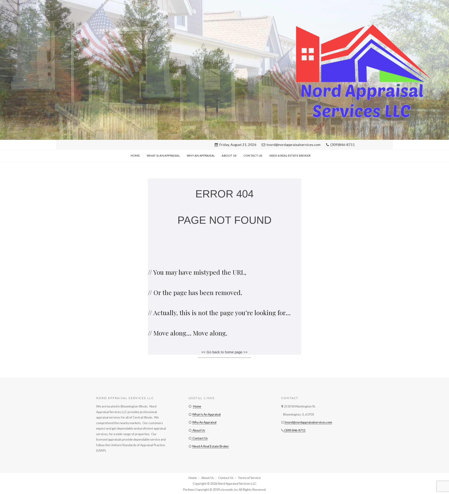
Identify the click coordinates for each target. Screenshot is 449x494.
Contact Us (253, 155)
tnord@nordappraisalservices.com (293, 144)
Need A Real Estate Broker (290, 155)
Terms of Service (249, 478)
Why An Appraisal (201, 155)
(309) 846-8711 (294, 430)
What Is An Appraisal (163, 155)
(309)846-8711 (342, 144)
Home (135, 155)
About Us (229, 155)
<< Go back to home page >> (224, 352)
